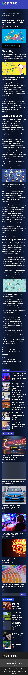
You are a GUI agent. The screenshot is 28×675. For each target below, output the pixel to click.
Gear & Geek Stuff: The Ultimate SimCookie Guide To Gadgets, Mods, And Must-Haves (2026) (6, 377)
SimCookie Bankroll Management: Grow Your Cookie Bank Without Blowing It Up (6, 406)
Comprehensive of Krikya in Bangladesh (7, 635)
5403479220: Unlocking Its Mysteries (14, 471)
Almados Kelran (17, 390)
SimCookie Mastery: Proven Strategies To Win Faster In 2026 (6, 425)
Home (9, 661)
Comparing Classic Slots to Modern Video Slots (14, 548)
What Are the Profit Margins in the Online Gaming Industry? (14, 522)
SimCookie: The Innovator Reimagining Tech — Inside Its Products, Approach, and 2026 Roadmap (6, 396)
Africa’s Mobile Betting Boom (7, 645)
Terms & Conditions (10, 663)
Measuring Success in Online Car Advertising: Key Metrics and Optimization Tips (14, 495)
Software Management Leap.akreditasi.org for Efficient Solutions (11, 361)
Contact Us (14, 665)
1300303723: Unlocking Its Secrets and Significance (7, 625)
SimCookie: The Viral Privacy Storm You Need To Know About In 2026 (6, 386)
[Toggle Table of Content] (17, 46)
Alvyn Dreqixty (18, 608)
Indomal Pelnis (17, 409)
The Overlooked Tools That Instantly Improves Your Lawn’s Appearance (7, 616)
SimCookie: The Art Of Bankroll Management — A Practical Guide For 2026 (6, 416)
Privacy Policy (16, 661)
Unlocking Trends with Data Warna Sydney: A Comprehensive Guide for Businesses (14, 574)
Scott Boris (7, 26)
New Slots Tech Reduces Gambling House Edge (7, 606)
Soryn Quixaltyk (7, 483)
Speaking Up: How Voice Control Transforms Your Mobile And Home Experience (12, 351)
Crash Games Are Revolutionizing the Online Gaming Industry (14, 445)
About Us (19, 663)
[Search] (24, 7)
